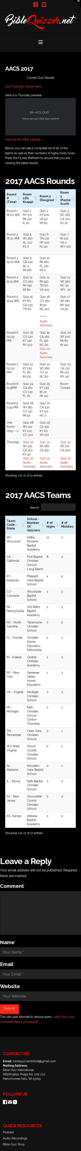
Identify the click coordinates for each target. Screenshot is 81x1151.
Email (7, 964)
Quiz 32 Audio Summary (66, 462)
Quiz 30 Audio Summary (29, 462)
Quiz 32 (65, 442)
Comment (13, 886)
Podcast (8, 1132)
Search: (35, 507)
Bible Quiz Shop (14, 1144)
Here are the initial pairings (23, 139)
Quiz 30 (28, 442)
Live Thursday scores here (23, 86)
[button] (40, 42)
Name (8, 942)
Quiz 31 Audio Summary (46, 462)
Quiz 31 (45, 442)
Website (10, 986)
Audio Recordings (15, 1138)
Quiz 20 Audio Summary (46, 353)
